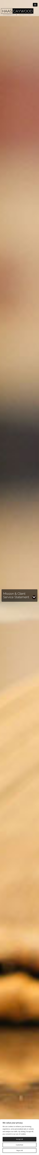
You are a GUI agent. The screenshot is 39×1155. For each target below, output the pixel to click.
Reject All (19, 1150)
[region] (19, 1137)
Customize (19, 1145)
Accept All (19, 1139)
